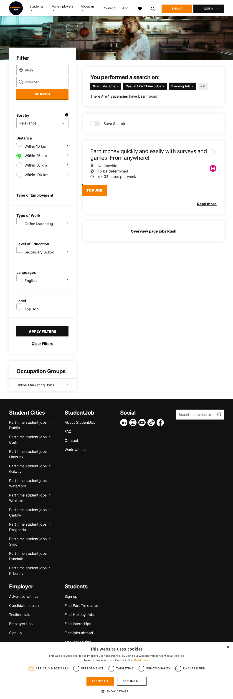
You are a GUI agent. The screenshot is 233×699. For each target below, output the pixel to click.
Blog (125, 8)
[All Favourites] (139, 8)
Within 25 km (36, 155)
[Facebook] (161, 422)
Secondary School (40, 252)
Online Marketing (39, 223)
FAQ (68, 431)
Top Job (32, 309)
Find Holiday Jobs (80, 614)
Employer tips (20, 623)
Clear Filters (42, 343)
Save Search (114, 123)
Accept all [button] (100, 681)
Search (42, 94)
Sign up (15, 633)
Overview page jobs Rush (153, 231)
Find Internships (78, 623)
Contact (109, 8)
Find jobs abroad (79, 633)
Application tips (78, 642)
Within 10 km (35, 146)
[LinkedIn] (124, 422)
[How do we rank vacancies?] (66, 115)
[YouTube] (142, 422)
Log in (208, 8)
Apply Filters (42, 331)
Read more (141, 660)
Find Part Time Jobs (82, 605)
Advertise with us (23, 596)
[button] (116, 691)
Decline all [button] (132, 681)
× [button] (228, 647)
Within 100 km (36, 174)
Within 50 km (36, 165)
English (31, 280)
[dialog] (116, 670)
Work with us (75, 449)
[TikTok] (152, 422)
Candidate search (24, 605)
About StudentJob (80, 422)
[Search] (153, 8)
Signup (177, 8)
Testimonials (19, 614)
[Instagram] (133, 422)
